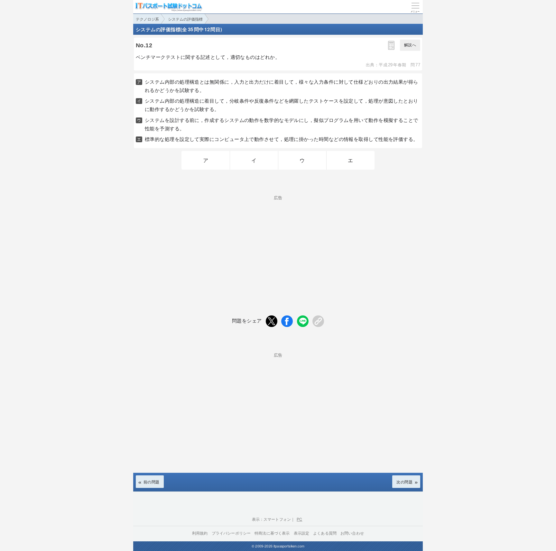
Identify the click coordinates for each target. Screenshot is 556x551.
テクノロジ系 (147, 19)
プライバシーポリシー (231, 533)
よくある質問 (325, 533)
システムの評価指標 (185, 19)
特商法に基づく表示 (272, 533)
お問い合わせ (352, 533)
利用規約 (200, 533)
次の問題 (404, 481)
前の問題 (152, 481)
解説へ (410, 45)
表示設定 (302, 533)
